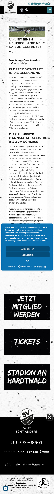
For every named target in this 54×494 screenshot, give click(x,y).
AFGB (31, 480)
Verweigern (28, 254)
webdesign (28, 485)
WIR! (23, 478)
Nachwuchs (29, 478)
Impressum (11, 480)
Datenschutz (20, 480)
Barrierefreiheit (20, 483)
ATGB (26, 480)
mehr (27, 260)
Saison (19, 478)
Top (8, 478)
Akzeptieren (27, 249)
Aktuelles (13, 478)
